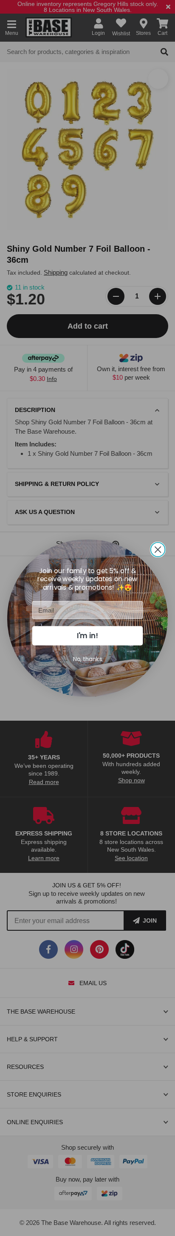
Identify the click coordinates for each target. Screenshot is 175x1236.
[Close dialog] (158, 549)
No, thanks (87, 659)
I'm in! (87, 636)
